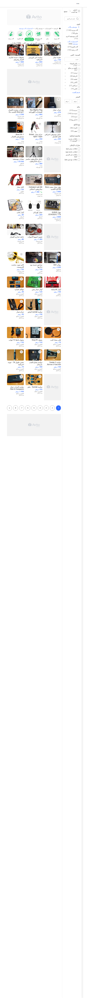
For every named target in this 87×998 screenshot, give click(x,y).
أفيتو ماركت (48, 28)
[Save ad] (58, 46)
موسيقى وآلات (72, 27)
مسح (65, 11)
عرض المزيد (76, 92)
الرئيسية (56, 28)
